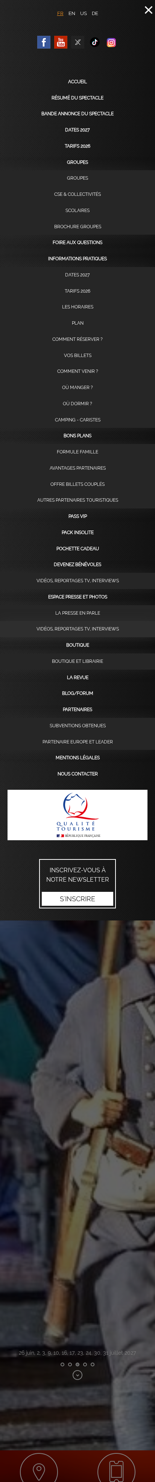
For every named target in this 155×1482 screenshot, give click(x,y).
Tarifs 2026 (77, 146)
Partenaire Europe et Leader (78, 742)
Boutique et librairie (77, 661)
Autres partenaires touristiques (77, 500)
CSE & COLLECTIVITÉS (77, 194)
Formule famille (77, 452)
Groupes (77, 162)
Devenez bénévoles (77, 564)
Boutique (77, 645)
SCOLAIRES (77, 210)
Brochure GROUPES (77, 226)
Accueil (77, 81)
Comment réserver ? (77, 339)
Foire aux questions (77, 242)
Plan (78, 323)
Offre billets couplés (77, 484)
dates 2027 (77, 130)
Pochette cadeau (77, 548)
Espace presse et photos (77, 597)
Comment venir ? (77, 371)
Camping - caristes (77, 420)
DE (95, 13)
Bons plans (77, 435)
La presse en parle (77, 613)
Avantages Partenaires (78, 468)
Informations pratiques (77, 258)
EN (71, 13)
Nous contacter (78, 774)
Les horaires (77, 307)
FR (60, 13)
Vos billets (77, 355)
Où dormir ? (77, 403)
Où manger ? (77, 387)
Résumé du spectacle (77, 98)
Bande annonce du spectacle (77, 113)
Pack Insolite (78, 532)
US (83, 13)
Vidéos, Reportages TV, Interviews (77, 580)
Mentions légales (78, 757)
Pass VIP (77, 516)
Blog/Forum (77, 693)
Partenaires (77, 709)
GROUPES (77, 178)
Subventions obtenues (78, 725)
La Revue (77, 677)
